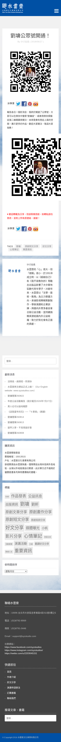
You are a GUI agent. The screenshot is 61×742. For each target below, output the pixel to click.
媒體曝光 (33, 528)
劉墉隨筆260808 (16, 433)
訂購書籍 (11, 693)
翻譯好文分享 (42, 543)
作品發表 (18, 496)
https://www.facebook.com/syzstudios (23, 647)
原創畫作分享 (40, 512)
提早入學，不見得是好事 (20, 427)
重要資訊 (27, 249)
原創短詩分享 (38, 520)
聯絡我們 (11, 698)
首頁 (9, 671)
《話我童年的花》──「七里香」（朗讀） (27, 411)
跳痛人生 (8, 552)
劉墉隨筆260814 (16, 417)
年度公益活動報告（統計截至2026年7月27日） (31, 401)
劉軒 (35, 504)
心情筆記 (14, 249)
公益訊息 (35, 496)
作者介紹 (11, 677)
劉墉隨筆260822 (16, 396)
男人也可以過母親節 (17, 406)
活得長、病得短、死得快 (20, 381)
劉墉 (18, 246)
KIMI (7, 497)
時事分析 (47, 537)
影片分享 (13, 536)
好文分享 (47, 246)
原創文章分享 (16, 512)
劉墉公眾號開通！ (30, 36)
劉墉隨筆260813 (16, 422)
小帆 (45, 528)
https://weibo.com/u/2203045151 (21, 653)
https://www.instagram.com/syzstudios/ (24, 650)
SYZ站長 (31, 264)
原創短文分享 (31, 246)
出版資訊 (11, 504)
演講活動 (21, 543)
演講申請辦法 (13, 687)
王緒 (31, 544)
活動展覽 (8, 544)
